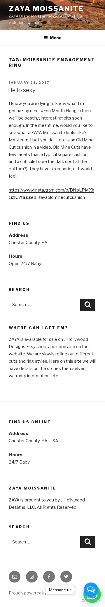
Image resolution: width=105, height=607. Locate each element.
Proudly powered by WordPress (39, 592)
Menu (56, 37)
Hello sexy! (22, 90)
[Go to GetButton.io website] (91, 601)
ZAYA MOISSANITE (46, 8)
